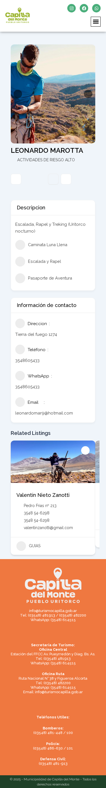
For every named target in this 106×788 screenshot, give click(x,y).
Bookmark (53, 179)
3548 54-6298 (36, 513)
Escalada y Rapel (44, 261)
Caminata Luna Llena (47, 244)
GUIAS (34, 546)
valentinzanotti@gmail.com (48, 527)
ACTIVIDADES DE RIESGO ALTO (46, 160)
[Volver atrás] (16, 179)
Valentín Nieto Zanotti (43, 495)
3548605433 (27, 360)
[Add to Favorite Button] (85, 450)
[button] (96, 22)
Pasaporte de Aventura (50, 278)
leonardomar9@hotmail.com (44, 413)
